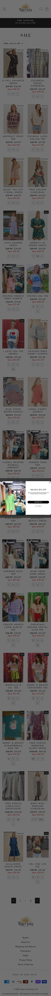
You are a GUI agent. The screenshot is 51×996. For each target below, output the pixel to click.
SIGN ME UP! (38, 502)
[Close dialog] (49, 482)
